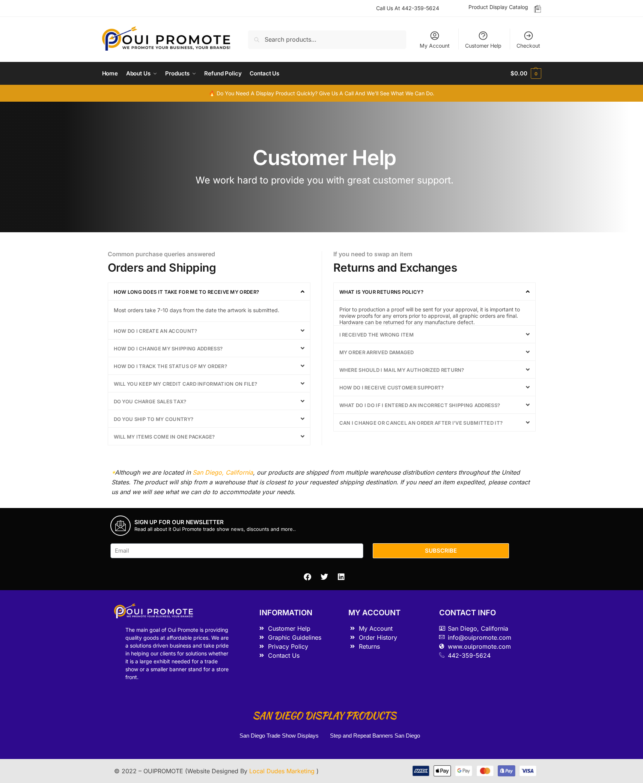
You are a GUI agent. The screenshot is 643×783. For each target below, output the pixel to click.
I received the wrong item (376, 335)
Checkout (528, 45)
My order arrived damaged (376, 352)
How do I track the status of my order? (170, 366)
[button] (209, 291)
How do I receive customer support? (391, 388)
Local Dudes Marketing (282, 771)
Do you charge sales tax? (150, 401)
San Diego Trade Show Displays (279, 735)
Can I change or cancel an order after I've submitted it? (421, 423)
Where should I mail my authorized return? (401, 370)
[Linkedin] (341, 577)
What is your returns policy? (381, 292)
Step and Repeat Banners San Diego (376, 735)
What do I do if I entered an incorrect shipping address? (419, 405)
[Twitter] (324, 577)
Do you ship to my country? (154, 419)
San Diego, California (223, 472)
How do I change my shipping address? (168, 349)
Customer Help (483, 45)
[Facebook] (307, 577)
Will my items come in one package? (164, 437)
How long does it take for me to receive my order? (186, 292)
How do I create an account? (155, 331)
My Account (435, 45)
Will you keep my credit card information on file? (186, 384)
